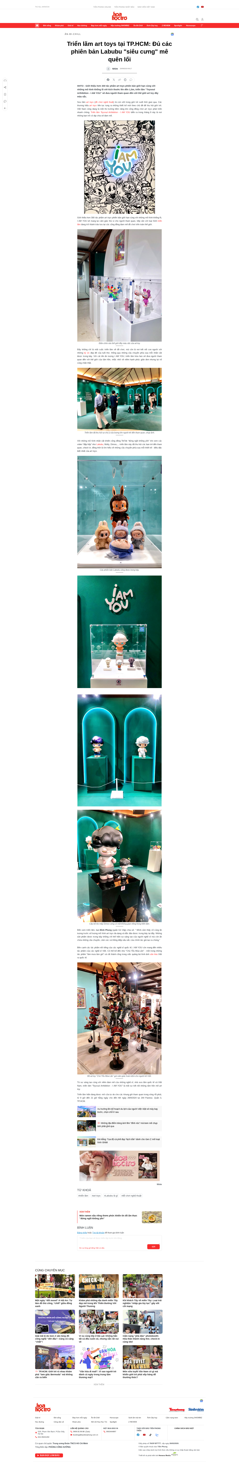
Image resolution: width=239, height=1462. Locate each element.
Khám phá (59, 25)
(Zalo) (87, 1432)
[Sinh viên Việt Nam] (196, 1410)
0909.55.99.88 (79, 1432)
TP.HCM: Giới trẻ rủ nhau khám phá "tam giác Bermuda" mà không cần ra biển (54, 1374)
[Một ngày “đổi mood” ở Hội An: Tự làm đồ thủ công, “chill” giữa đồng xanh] (55, 1286)
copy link (119, 79)
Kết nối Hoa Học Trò (99, 1422)
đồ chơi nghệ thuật (104, 102)
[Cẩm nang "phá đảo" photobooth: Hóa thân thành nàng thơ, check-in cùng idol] (143, 1322)
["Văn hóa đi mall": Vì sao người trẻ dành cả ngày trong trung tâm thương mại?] (99, 1357)
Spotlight (178, 25)
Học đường (82, 25)
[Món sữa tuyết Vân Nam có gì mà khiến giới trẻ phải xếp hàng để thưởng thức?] (143, 1357)
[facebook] (197, 7)
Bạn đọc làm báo (49, 1455)
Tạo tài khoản (98, 1233)
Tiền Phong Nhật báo (124, 7)
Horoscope (190, 25)
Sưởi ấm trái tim (134, 1418)
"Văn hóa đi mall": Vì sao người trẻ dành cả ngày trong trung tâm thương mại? (97, 1374)
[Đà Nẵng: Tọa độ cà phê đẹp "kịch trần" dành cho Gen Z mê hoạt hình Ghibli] (86, 1141)
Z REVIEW (166, 25)
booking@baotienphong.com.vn (85, 1435)
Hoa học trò (43, 1407)
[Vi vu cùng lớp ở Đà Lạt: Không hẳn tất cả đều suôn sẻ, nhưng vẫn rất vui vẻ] (99, 1322)
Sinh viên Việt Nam (146, 7)
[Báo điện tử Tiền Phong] (176, 1410)
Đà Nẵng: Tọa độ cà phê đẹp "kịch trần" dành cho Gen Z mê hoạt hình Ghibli (128, 1141)
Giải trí (70, 25)
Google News (172, 34)
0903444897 (111, 1432)
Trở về (5, 108)
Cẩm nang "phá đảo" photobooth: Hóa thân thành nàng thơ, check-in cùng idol (141, 1339)
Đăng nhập (82, 1233)
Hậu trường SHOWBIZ (120, 25)
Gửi (153, 1247)
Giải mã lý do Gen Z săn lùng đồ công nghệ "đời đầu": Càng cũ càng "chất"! (54, 1339)
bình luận (130, 79)
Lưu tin (5, 94)
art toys (89, 102)
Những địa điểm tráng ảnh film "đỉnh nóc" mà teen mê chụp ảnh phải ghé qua (127, 1124)
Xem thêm (202, 25)
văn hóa (153, 954)
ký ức (87, 353)
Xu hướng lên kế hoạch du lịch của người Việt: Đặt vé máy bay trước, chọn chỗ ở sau (127, 1110)
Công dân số (59, 1422)
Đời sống (47, 25)
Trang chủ (37, 25)
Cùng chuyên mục (50, 1270)
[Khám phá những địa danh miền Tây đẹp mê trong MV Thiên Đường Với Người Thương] (99, 1286)
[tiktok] (151, 1434)
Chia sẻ (5, 87)
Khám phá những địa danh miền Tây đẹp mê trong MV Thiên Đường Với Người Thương (98, 1303)
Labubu (99, 444)
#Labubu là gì (111, 1195)
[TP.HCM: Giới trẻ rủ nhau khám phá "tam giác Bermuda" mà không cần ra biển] (55, 1357)
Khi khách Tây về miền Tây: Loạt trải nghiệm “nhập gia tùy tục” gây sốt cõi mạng (142, 1303)
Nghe (5, 80)
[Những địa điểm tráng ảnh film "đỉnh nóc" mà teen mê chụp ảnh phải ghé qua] (86, 1125)
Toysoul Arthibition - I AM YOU (115, 112)
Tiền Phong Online (102, 7)
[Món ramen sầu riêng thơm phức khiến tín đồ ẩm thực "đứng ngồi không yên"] (152, 1217)
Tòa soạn (39, 1428)
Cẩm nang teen (172, 1418)
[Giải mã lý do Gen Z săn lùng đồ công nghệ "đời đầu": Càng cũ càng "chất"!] (55, 1322)
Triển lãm (95, 112)
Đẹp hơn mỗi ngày (99, 25)
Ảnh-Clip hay (152, 25)
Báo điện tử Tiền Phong (119, 16)
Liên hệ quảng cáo (79, 1428)
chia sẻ (108, 79)
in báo (125, 79)
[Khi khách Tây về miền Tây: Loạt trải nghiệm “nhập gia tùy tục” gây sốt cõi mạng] (143, 1286)
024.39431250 (43, 1437)
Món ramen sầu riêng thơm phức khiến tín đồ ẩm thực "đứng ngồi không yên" (108, 1217)
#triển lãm (83, 1195)
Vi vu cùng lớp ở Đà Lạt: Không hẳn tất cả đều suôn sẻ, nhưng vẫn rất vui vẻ (99, 1339)
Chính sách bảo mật (184, 1428)
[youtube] (202, 7)
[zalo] (158, 1435)
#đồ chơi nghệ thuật (131, 1195)
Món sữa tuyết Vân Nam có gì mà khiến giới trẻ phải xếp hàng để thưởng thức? (140, 1374)
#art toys (96, 1195)
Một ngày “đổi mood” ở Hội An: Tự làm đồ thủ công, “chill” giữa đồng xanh (53, 1303)
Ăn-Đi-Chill (138, 25)
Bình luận (5, 101)
